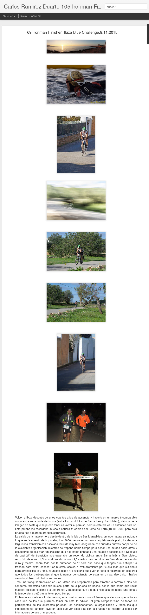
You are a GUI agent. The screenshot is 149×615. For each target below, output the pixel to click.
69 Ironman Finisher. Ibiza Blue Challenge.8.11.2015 (72, 32)
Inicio (23, 16)
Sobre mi (35, 16)
